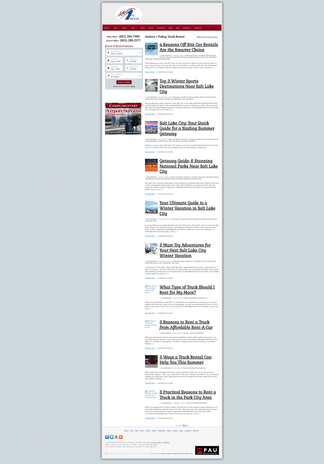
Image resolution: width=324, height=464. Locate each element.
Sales (170, 28)
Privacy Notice (156, 442)
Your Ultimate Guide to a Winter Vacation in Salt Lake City (187, 208)
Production (161, 28)
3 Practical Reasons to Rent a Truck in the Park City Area (188, 394)
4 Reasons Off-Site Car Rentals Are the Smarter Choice (189, 47)
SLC (206, 57)
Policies (175, 431)
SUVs (133, 28)
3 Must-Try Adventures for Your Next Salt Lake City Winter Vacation (185, 250)
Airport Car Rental (191, 55)
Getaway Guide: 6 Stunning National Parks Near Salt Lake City (189, 166)
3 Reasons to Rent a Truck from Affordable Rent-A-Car (186, 324)
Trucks (142, 28)
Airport (151, 28)
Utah (183, 99)
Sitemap (166, 442)
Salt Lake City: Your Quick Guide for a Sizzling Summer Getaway (187, 128)
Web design (154, 454)
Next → (185, 425)
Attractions (176, 97)
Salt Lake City (200, 57)
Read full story (150, 72)
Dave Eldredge (166, 55)
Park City (163, 57)
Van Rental (148, 59)
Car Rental (201, 55)
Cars (115, 28)
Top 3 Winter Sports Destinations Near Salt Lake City (187, 86)
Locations (186, 28)
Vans (124, 28)
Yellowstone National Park (161, 59)
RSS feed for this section (207, 37)
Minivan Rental (211, 55)
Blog (177, 28)
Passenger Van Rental (173, 57)
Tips (182, 141)
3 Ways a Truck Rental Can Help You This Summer (186, 359)
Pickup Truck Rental (188, 57)
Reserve (198, 28)
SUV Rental (212, 57)
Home (106, 28)
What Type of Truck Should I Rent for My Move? (187, 289)
